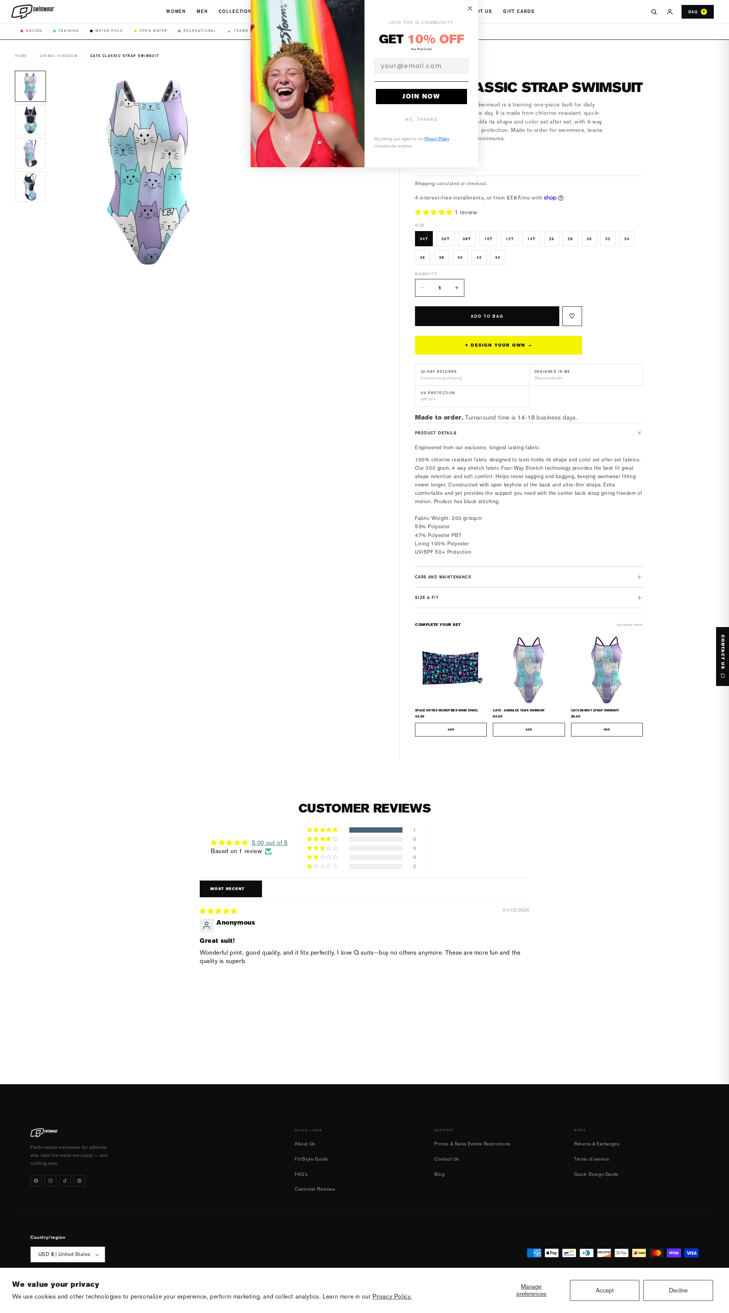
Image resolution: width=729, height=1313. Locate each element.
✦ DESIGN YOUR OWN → (498, 345)
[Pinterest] (79, 1180)
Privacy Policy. (392, 1296)
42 (479, 257)
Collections (237, 11)
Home (21, 56)
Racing (34, 31)
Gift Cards (519, 11)
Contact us (722, 652)
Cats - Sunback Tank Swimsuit (518, 710)
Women (176, 11)
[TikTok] (65, 1180)
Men (202, 11)
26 (551, 238)
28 (570, 238)
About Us (478, 11)
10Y (488, 238)
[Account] (670, 12)
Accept (605, 1290)
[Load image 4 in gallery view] (30, 186)
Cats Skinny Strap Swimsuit (595, 710)
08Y (467, 238)
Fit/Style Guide (311, 1159)
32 (608, 238)
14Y (531, 238)
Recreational (199, 31)
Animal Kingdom (58, 56)
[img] (218, 911)
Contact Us (446, 1159)
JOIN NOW (421, 96)
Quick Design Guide (596, 1174)
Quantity (426, 274)
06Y (446, 238)
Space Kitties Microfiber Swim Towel (446, 710)
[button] (434, 212)
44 (497, 257)
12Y (510, 238)
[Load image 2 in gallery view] (30, 120)
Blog (439, 1174)
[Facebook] (36, 1180)
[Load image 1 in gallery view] (30, 86)
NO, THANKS (421, 119)
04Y (424, 238)
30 (589, 238)
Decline (678, 1290)
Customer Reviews (315, 1189)
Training (68, 31)
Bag (696, 12)
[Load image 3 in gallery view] (30, 153)
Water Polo (109, 31)
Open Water (153, 31)
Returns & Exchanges (596, 1144)
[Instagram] (50, 1180)
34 (627, 238)
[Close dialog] (470, 8)
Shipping (425, 183)
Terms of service (591, 1159)
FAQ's (301, 1174)
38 (441, 257)
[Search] (654, 12)
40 (460, 257)
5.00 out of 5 (270, 842)
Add (451, 729)
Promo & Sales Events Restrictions (472, 1144)
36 (422, 257)
